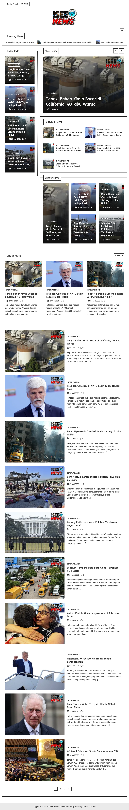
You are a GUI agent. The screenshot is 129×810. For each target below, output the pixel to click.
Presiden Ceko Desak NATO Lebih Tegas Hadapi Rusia (19, 102)
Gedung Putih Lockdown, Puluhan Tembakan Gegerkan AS (69, 166)
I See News (54, 806)
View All (119, 256)
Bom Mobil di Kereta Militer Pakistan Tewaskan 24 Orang (99, 42)
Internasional (14, 65)
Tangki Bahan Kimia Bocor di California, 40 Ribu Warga (19, 72)
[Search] (122, 30)
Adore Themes (89, 806)
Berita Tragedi (14, 154)
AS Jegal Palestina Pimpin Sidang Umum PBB (92, 751)
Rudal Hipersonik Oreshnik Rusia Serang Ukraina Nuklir (40, 42)
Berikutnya (73, 789)
